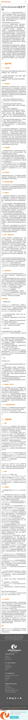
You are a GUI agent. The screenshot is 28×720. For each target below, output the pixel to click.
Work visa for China (9, 689)
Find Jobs (7, 665)
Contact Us (8, 657)
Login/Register (8, 666)
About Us (7, 656)
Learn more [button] (17, 713)
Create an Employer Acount (12, 675)
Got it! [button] (14, 717)
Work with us (8, 659)
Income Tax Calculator (10, 692)
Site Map (7, 668)
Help (6, 669)
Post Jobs (7, 677)
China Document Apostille (11, 690)
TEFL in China (8, 687)
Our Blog (7, 685)
